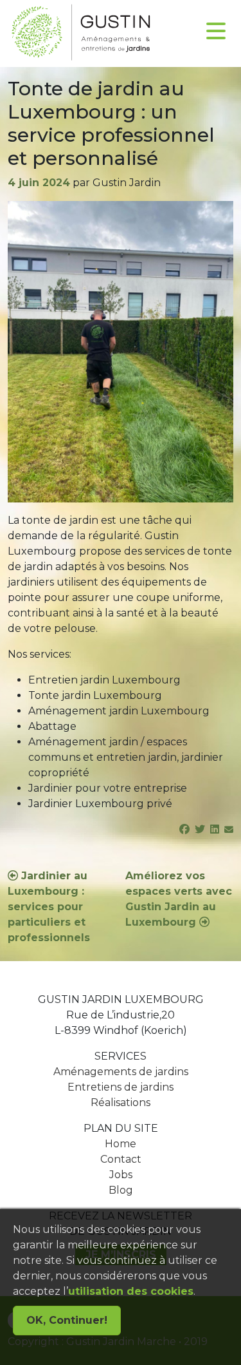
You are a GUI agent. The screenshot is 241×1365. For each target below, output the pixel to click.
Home (120, 1144)
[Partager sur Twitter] (200, 829)
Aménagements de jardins (120, 1071)
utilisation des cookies (130, 1291)
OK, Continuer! (66, 1320)
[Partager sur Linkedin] (214, 829)
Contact (120, 1159)
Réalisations (120, 1102)
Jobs (120, 1175)
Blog (121, 1190)
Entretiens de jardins (120, 1087)
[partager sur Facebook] (184, 829)
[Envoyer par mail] (228, 829)
